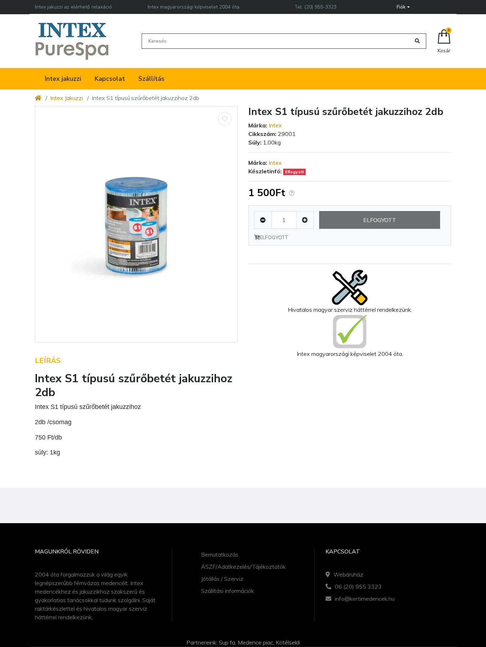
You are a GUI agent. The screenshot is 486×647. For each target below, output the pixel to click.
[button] (403, 7)
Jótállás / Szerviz (222, 578)
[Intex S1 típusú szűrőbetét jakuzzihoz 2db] (136, 224)
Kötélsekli (288, 642)
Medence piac (255, 642)
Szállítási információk (227, 590)
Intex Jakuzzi (66, 97)
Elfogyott (379, 219)
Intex (275, 125)
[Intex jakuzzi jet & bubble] (72, 41)
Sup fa (227, 642)
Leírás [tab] (47, 360)
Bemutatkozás (219, 554)
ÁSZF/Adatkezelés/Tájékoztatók (243, 566)
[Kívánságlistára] (225, 119)
